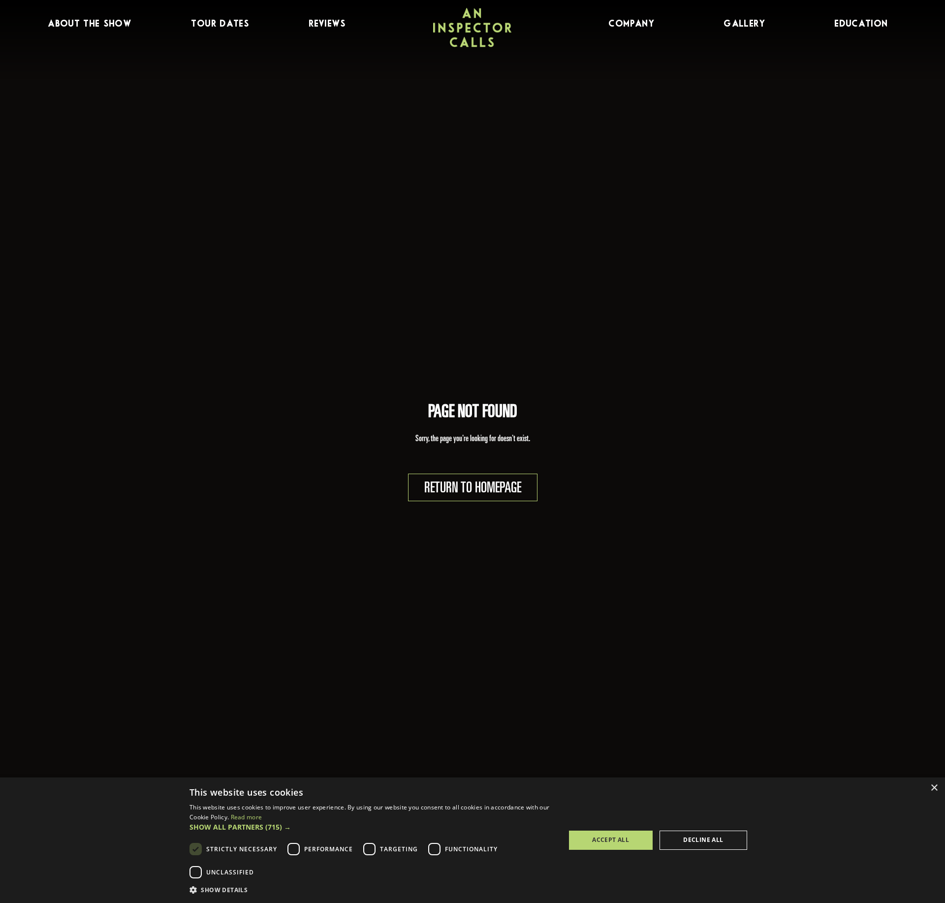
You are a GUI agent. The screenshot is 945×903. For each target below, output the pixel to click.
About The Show (89, 24)
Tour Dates (220, 24)
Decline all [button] (703, 840)
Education (860, 24)
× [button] (934, 788)
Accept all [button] (610, 840)
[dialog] (472, 840)
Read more (246, 817)
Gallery (744, 24)
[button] (371, 827)
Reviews (327, 24)
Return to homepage (472, 489)
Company (631, 24)
